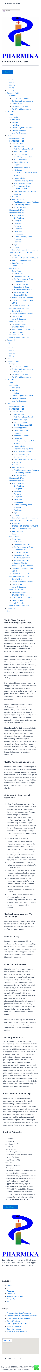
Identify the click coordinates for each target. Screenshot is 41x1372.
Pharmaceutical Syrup (22, 186)
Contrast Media (17, 144)
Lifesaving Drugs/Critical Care (25, 191)
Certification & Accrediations (22, 101)
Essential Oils (17, 311)
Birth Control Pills (20, 154)
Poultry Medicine (20, 207)
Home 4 (12, 88)
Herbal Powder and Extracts (22, 314)
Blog (8, 343)
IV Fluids (15, 197)
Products (10, 112)
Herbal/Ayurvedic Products (19, 308)
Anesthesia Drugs (20, 152)
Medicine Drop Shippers (21, 106)
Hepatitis (17, 165)
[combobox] (20, 67)
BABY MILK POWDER (19, 324)
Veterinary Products (19, 199)
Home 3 (12, 85)
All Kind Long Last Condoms (22, 298)
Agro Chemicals (18, 215)
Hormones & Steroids (22, 167)
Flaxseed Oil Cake (20, 282)
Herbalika (15, 125)
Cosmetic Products (16, 335)
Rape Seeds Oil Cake (21, 292)
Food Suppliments (21, 160)
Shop (11, 114)
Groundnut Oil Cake (21, 287)
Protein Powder (17, 332)
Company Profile (13, 93)
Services (12, 96)
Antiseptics (16, 255)
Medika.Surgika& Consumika (22, 128)
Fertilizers (17, 223)
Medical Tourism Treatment (19, 338)
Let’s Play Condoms (19, 133)
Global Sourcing (18, 104)
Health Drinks (17, 316)
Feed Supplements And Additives (26, 202)
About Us (10, 90)
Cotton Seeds (19, 274)
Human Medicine (18, 146)
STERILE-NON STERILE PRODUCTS (25, 258)
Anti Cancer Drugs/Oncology (24, 149)
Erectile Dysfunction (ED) (23, 157)
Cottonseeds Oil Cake (22, 276)
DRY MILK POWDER (19, 327)
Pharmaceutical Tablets (22, 183)
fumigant (17, 226)
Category (10, 136)
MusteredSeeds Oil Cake (23, 290)
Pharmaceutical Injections (23, 181)
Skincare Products (21, 189)
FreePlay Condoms (19, 130)
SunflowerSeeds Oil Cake (23, 279)
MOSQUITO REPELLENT (21, 306)
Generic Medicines (21, 162)
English (7, 10)
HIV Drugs (18, 170)
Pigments (15, 247)
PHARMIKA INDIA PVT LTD (15, 61)
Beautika (15, 122)
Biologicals (18, 221)
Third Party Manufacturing (21, 109)
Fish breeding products (22, 205)
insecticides (18, 234)
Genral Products (15, 268)
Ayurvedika (16, 120)
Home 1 (10, 80)
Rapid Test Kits (17, 263)
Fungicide (18, 229)
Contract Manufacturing (21, 98)
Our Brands (13, 117)
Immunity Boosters (19, 319)
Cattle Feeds (16, 271)
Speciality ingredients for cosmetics (25, 250)
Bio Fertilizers (19, 218)
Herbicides (18, 231)
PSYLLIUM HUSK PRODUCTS (23, 330)
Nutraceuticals (19, 178)
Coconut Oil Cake (20, 295)
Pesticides (18, 242)
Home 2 (12, 83)
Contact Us (11, 340)
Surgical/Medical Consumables (20, 253)
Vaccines (17, 194)
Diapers (14, 266)
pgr (15, 245)
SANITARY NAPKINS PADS (21, 260)
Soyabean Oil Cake (21, 284)
